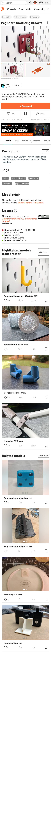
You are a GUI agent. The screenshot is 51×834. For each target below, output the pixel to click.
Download (27, 106)
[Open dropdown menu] (47, 22)
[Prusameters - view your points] (35, 2)
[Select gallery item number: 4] (28, 339)
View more (43, 252)
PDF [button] (46, 151)
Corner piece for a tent (15, 393)
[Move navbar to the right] (48, 9)
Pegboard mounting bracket (18, 498)
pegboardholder (22, 184)
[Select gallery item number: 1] (22, 339)
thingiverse (33, 178)
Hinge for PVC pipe (13, 441)
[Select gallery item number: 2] (24, 339)
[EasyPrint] (30, 3)
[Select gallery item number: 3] (26, 339)
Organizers (35, 17)
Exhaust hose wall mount (16, 344)
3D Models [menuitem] (11, 9)
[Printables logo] (2, 9)
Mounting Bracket (13, 594)
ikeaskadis (7, 184)
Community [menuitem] (39, 9)
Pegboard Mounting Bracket (18, 546)
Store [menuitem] (21, 9)
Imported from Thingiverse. (31, 202)
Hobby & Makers (21, 17)
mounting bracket (13, 643)
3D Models (7, 17)
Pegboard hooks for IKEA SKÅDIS (20, 296)
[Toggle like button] (5, 300)
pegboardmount (18, 178)
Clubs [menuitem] (28, 9)
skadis (5, 178)
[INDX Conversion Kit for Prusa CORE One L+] (25, 129)
